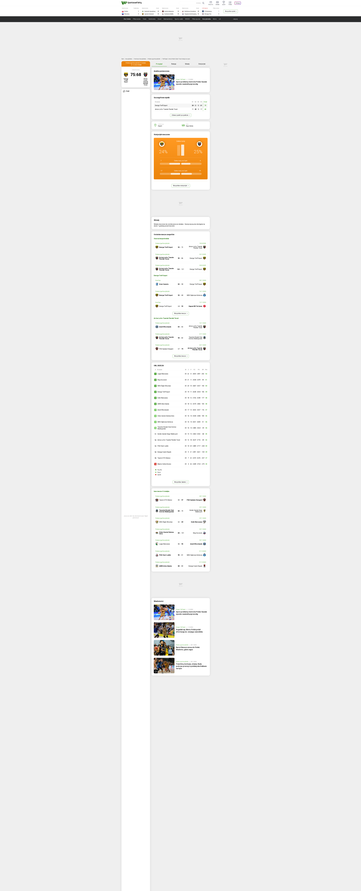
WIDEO (187, 19)
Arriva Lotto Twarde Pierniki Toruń (168, 440)
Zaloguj (237, 3)
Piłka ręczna (196, 19)
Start (122, 59)
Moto (215, 19)
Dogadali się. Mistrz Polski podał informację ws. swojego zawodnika (189, 631)
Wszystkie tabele (180, 482)
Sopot (160, 126)
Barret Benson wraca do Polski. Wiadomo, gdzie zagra (188, 648)
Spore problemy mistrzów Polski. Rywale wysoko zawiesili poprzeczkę (191, 83)
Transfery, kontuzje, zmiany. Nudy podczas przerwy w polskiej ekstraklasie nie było (191, 666)
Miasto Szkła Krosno (164, 464)
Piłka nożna (136, 19)
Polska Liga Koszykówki (154, 59)
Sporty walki (179, 19)
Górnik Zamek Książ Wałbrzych (167, 434)
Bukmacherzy (168, 19)
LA (220, 19)
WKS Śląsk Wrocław (164, 386)
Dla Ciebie (127, 19)
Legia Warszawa (162, 374)
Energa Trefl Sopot (181, 79)
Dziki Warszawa (162, 398)
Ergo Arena (189, 126)
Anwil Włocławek (163, 410)
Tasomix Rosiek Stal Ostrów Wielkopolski (166, 428)
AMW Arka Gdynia (163, 404)
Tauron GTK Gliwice (163, 458)
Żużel (159, 19)
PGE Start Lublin (162, 446)
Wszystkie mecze (180, 313)
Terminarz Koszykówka (140, 59)
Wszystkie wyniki (230, 11)
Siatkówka (152, 19)
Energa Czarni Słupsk (164, 452)
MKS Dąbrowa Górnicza (165, 422)
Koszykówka (206, 19)
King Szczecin (162, 380)
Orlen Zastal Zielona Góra (165, 416)
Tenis (144, 19)
